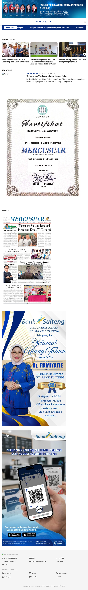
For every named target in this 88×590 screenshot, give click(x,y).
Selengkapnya (67, 82)
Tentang (59, 561)
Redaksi (5, 565)
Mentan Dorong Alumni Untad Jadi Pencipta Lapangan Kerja (43, 61)
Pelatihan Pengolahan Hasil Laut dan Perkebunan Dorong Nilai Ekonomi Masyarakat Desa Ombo (14, 62)
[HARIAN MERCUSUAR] (44, 22)
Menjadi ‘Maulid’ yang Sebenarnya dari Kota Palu (32, 28)
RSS (59, 577)
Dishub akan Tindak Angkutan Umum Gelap (46, 76)
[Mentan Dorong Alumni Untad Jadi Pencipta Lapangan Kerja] (43, 49)
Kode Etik (60, 558)
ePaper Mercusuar (9, 558)
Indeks (31, 558)
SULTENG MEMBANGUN (33, 73)
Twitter (34, 573)
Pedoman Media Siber (37, 561)
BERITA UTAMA (8, 39)
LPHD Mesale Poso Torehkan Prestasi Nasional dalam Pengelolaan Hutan (70, 62)
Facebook (7, 573)
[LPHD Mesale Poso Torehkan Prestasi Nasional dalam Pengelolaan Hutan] (72, 49)
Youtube (34, 577)
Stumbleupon (62, 573)
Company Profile (8, 561)
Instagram (7, 577)
